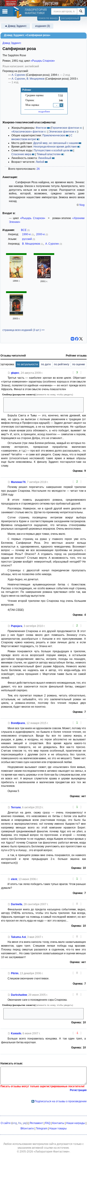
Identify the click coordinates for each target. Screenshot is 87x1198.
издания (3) (42, 26)
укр (25, 1123)
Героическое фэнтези (65, 127)
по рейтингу (61, 364)
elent (14, 879)
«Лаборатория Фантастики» (52, 1151)
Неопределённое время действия (55, 146)
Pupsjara (16, 626)
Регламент (36, 1123)
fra (19, 1123)
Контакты (58, 1123)
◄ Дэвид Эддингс (15, 26)
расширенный (70, 18)
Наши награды (75, 1123)
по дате (46, 364)
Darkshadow (19, 994)
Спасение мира (21, 154)
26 (38, 168)
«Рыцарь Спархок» (43, 60)
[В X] (81, 339)
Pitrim (15, 973)
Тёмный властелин (49, 154)
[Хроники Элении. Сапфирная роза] (44, 277)
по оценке (78, 364)
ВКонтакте (27, 1128)
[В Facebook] (77, 339)
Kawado (16, 1033)
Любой (40, 161)
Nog (82, 205)
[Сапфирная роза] (16, 276)
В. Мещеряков (35, 78)
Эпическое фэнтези (61, 131)
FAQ (47, 1123)
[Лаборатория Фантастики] (18, 12)
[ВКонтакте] (72, 339)
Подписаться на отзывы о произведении (61, 1101)
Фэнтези (41, 127)
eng (14, 1123)
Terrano (16, 807)
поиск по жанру (48, 18)
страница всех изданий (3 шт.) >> (23, 330)
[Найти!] (81, 11)
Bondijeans (18, 723)
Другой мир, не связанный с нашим (55, 143)
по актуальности (27, 364)
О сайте (6, 1123)
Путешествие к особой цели (51, 150)
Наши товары (58, 1128)
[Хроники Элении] (16, 314)
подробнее (44, 111)
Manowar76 (18, 482)
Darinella (16, 904)
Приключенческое (53, 135)
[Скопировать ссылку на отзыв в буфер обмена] (9, 372)
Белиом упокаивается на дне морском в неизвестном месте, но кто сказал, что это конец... (43, 1013)
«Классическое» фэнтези (27, 131)
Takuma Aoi (18, 937)
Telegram (41, 1128)
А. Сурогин (18, 74)
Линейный (44, 158)
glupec (15, 372)
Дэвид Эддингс (11, 43)
